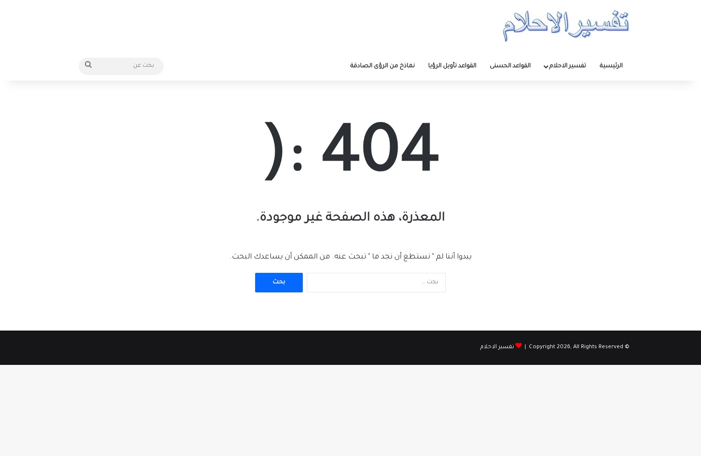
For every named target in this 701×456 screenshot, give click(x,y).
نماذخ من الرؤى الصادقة (382, 66)
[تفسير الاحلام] (565, 26)
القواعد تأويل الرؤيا (452, 66)
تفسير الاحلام (567, 66)
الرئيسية (611, 66)
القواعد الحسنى (510, 66)
